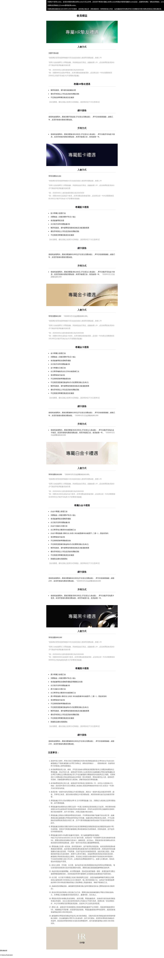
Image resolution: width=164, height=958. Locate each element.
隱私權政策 (3, 950)
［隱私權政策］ (94, 9)
